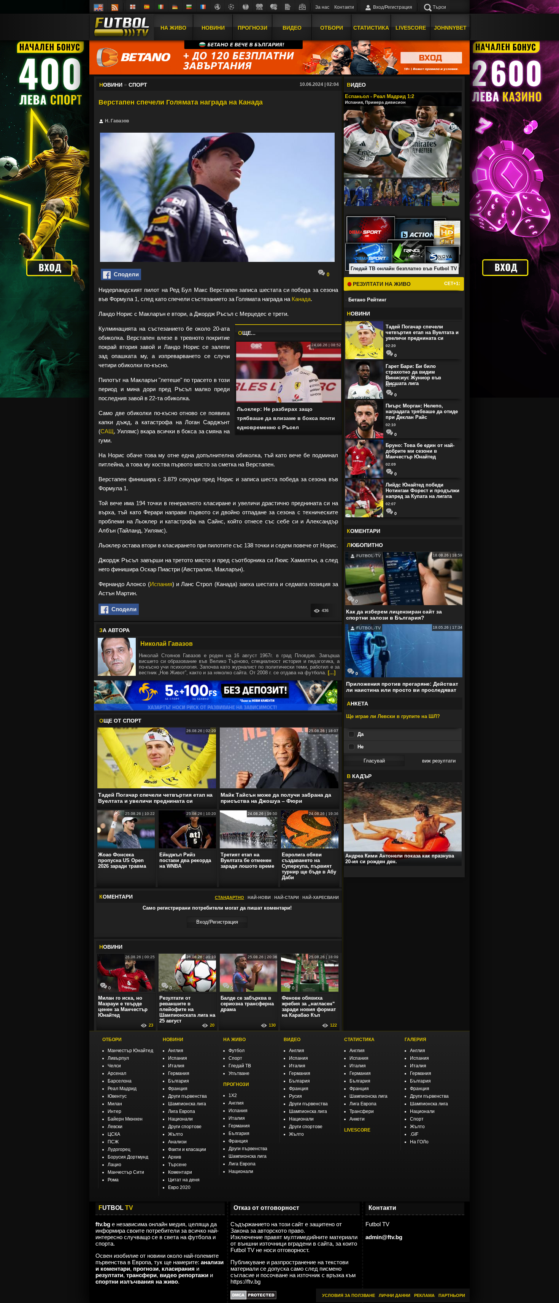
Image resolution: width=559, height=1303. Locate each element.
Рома (113, 1180)
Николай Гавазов (166, 643)
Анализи (177, 1141)
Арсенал (117, 1073)
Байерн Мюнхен (125, 1119)
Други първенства (187, 1096)
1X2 (233, 1095)
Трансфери (361, 1111)
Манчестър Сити (126, 1172)
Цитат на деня (184, 1180)
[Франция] (203, 7)
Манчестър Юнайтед (130, 1050)
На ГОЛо (419, 1141)
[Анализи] (288, 7)
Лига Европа (181, 1111)
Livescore (410, 28)
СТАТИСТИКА (359, 1039)
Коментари (180, 1172)
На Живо (173, 28)
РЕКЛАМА (424, 1295)
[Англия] (133, 7)
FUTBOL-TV (368, 555)
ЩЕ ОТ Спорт (120, 721)
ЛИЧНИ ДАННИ (394, 1295)
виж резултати (439, 761)
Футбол (237, 1050)
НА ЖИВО (234, 1039)
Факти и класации (187, 1149)
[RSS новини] (115, 7)
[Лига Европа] (246, 7)
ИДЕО (356, 85)
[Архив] (302, 7)
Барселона (120, 1081)
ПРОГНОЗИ (236, 1084)
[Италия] (161, 7)
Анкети (357, 1119)
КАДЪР (359, 776)
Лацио (114, 1164)
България (178, 1081)
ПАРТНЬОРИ (451, 1295)
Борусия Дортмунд (128, 1157)
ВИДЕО (292, 1039)
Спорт (235, 1058)
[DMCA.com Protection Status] (253, 1297)
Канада (301, 299)
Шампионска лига (187, 1103)
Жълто (175, 1134)
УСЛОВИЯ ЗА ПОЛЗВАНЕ (348, 1295)
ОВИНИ (110, 947)
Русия (295, 1096)
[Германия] (175, 7)
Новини (213, 28)
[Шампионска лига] (231, 7)
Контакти (344, 7)
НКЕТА (357, 704)
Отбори (331, 28)
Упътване (239, 1073)
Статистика (371, 28)
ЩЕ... (247, 333)
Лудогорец (119, 1149)
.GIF (414, 1134)
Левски (115, 1126)
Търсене (177, 1164)
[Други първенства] (217, 7)
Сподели (125, 274)
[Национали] (260, 7)
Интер (114, 1111)
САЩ (107, 431)
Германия (178, 1073)
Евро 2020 (179, 1187)
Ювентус (117, 1096)
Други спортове (185, 1126)
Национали (180, 1119)
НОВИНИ (173, 1039)
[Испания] (147, 7)
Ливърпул (118, 1058)
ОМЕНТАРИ (363, 531)
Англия (175, 1050)
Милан (115, 1103)
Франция (177, 1088)
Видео (292, 28)
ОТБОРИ (112, 1039)
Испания (161, 584)
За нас (322, 7)
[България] (189, 7)
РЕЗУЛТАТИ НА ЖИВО (381, 284)
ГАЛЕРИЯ (415, 1039)
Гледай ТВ (240, 1065)
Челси (114, 1065)
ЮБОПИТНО (365, 545)
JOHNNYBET (450, 28)
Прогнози (252, 28)
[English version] (98, 7)
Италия (176, 1065)
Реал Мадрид (122, 1088)
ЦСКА (114, 1134)
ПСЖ (113, 1141)
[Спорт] (274, 7)
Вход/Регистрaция (217, 922)
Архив (174, 1157)
